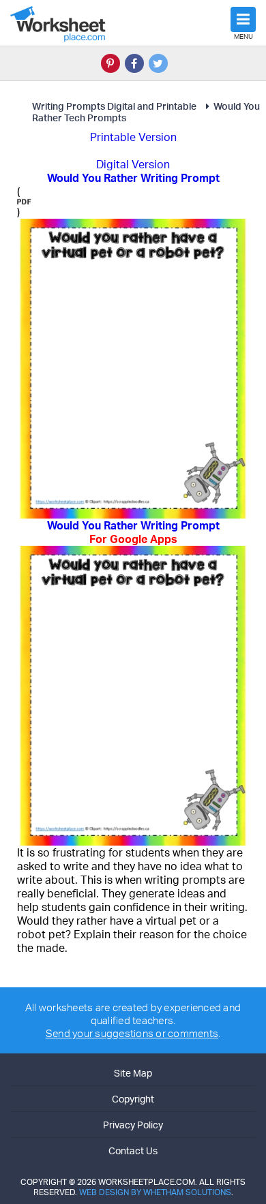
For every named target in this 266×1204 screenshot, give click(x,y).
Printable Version (133, 137)
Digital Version (133, 164)
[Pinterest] (110, 63)
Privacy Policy (133, 1124)
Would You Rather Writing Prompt (133, 532)
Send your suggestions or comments (132, 1033)
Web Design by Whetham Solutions (155, 1192)
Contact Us (133, 1150)
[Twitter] (158, 63)
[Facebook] (134, 63)
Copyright (133, 1099)
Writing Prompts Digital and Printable (114, 106)
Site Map (133, 1073)
